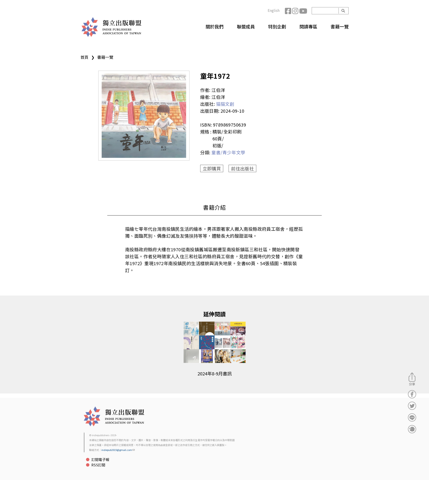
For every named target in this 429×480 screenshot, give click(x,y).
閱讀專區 (308, 26)
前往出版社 (242, 168)
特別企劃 (277, 26)
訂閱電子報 (100, 459)
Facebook (288, 10)
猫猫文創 (225, 104)
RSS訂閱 (98, 464)
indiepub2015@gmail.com (116, 450)
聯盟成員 (246, 26)
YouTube (302, 10)
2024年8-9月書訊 (215, 373)
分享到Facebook (412, 394)
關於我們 (214, 26)
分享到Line (412, 417)
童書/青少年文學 (228, 152)
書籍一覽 (340, 26)
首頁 (84, 57)
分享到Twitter (412, 405)
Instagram (295, 10)
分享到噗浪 (412, 429)
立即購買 (212, 168)
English (274, 10)
